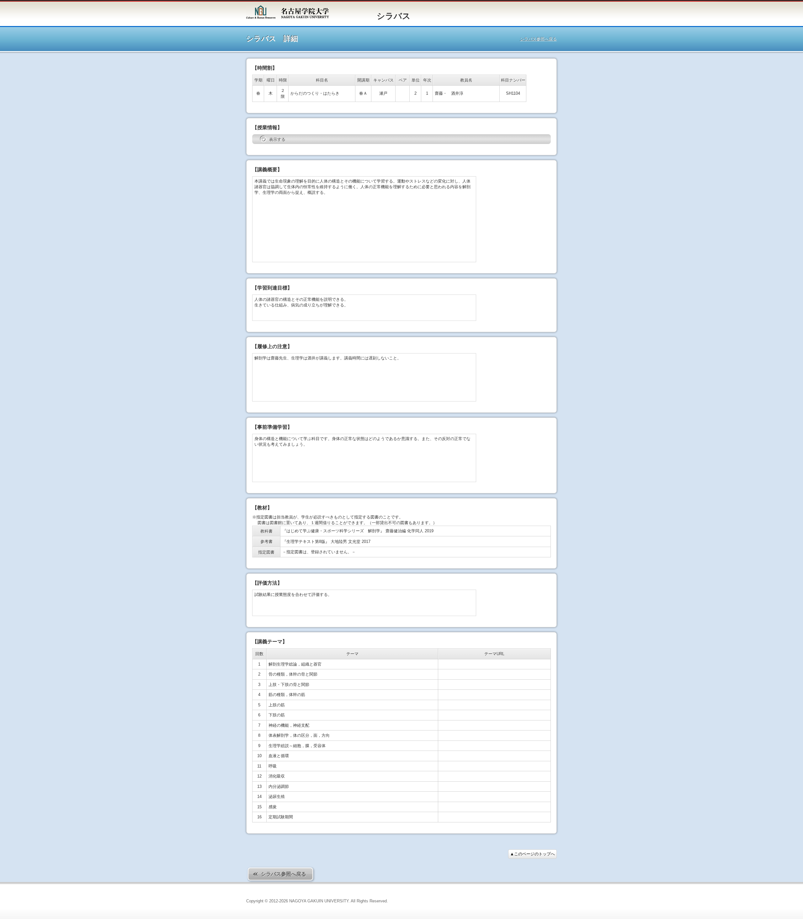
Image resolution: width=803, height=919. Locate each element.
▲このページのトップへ (532, 854)
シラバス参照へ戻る (538, 39)
